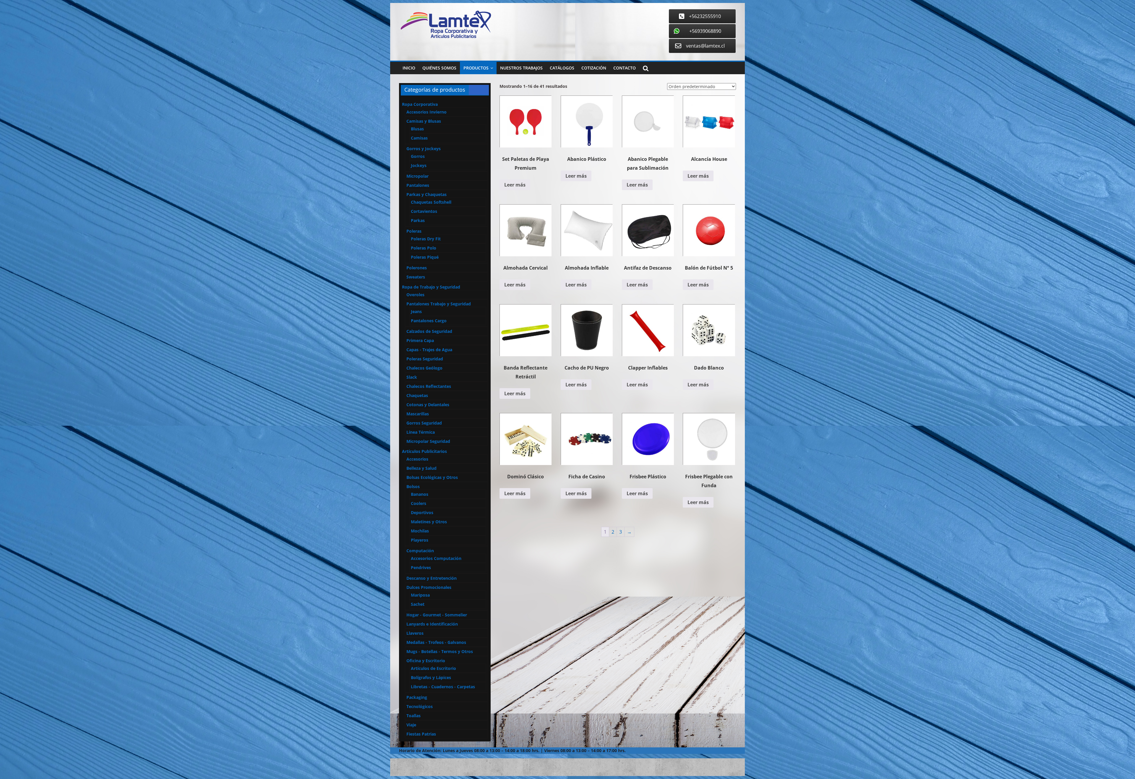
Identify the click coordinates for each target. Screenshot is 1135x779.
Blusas (417, 129)
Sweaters (415, 277)
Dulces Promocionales (428, 587)
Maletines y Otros (429, 521)
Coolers (418, 503)
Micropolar (417, 176)
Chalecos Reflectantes (428, 386)
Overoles (415, 294)
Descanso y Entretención (431, 578)
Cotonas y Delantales (427, 404)
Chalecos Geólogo (424, 368)
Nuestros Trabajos (521, 68)
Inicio (409, 68)
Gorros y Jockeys (423, 148)
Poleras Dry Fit (426, 239)
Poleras (413, 231)
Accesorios (417, 459)
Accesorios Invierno (426, 112)
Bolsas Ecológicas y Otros (432, 477)
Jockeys (419, 165)
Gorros (418, 156)
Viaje (411, 725)
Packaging (416, 697)
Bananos (419, 494)
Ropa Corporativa (420, 104)
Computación (420, 550)
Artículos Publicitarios (424, 451)
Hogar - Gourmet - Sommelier (436, 615)
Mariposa (420, 595)
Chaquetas (417, 395)
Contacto (624, 68)
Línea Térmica (420, 432)
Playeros (419, 540)
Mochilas (420, 531)
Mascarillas (417, 414)
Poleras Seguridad (424, 359)
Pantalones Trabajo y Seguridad (438, 304)
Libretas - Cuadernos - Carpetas (443, 686)
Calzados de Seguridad (429, 331)
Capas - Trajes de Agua (429, 349)
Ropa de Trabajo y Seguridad (431, 287)
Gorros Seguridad (424, 423)
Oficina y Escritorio (425, 660)
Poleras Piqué (425, 257)
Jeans (416, 311)
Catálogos (562, 68)
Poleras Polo (423, 248)
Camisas (419, 138)
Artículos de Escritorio (433, 668)
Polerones (416, 268)
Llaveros (415, 633)
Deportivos (422, 512)
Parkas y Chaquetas (426, 194)
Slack (411, 377)
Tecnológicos (419, 706)
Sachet (417, 604)
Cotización (593, 68)
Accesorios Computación (436, 558)
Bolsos (413, 486)
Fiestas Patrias (421, 734)
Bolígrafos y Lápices (431, 677)
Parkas (418, 220)
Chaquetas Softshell (431, 202)
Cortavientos (424, 211)
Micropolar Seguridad (428, 441)
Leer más (515, 185)
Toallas (413, 715)
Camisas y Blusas (423, 121)
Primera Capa (420, 340)
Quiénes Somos (439, 68)
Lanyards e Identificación (432, 624)
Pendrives (421, 567)
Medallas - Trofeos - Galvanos (436, 642)
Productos (476, 68)
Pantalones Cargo (429, 320)
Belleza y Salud (421, 468)
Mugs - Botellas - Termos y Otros (439, 651)
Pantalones (417, 185)
